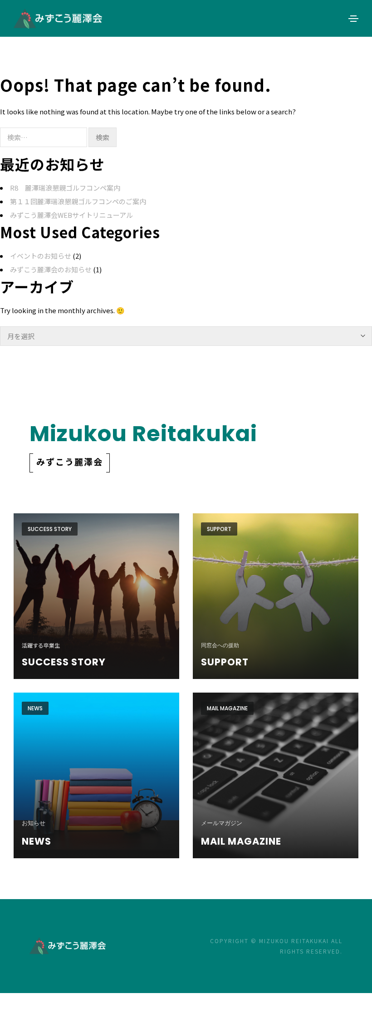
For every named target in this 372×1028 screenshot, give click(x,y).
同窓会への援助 (220, 645)
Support (219, 529)
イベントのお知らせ (40, 256)
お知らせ (33, 823)
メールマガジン (221, 823)
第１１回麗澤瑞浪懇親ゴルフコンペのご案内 (78, 201)
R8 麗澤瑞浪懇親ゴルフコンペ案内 (65, 187)
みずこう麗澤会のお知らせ (51, 269)
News (35, 708)
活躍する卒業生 (41, 645)
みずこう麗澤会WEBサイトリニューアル (71, 215)
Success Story (50, 529)
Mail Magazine (227, 708)
